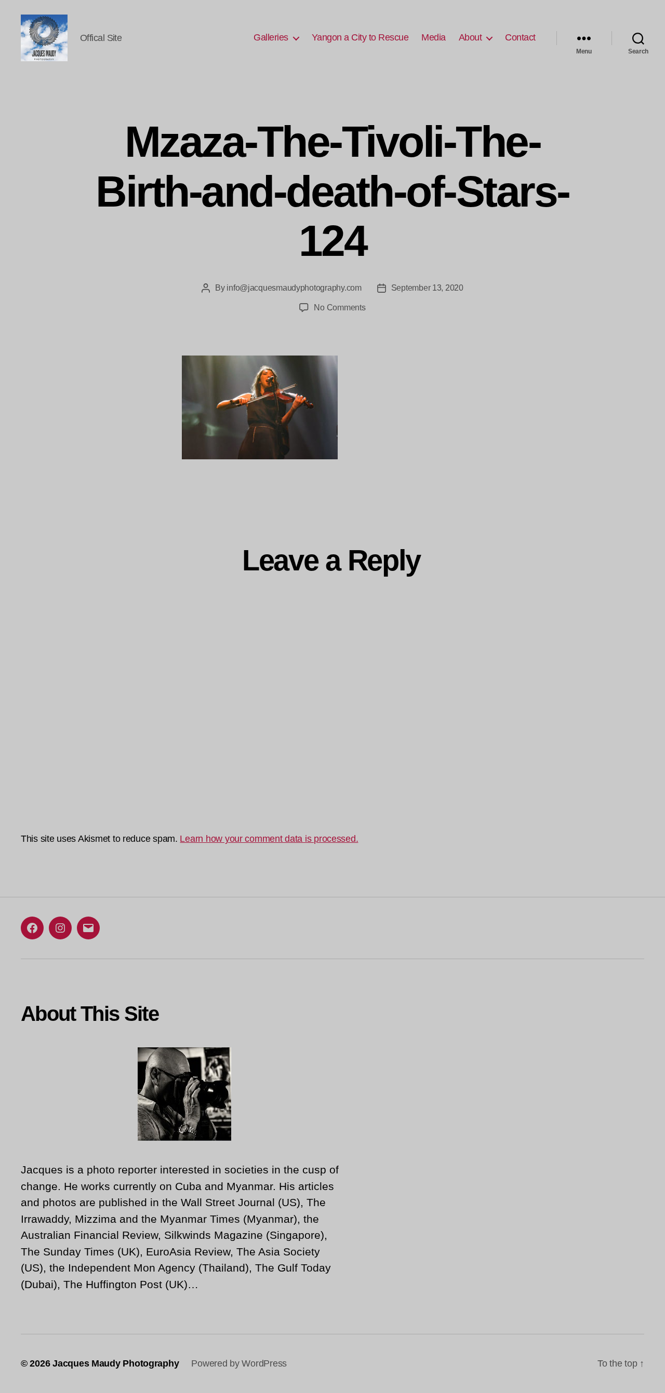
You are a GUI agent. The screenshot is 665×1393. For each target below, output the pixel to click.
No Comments (339, 307)
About (470, 37)
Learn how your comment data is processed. (269, 839)
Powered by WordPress (239, 1363)
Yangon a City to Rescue (360, 37)
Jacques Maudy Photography (115, 1363)
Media (433, 37)
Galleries (271, 37)
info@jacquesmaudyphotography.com (294, 287)
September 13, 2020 (427, 287)
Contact (520, 37)
